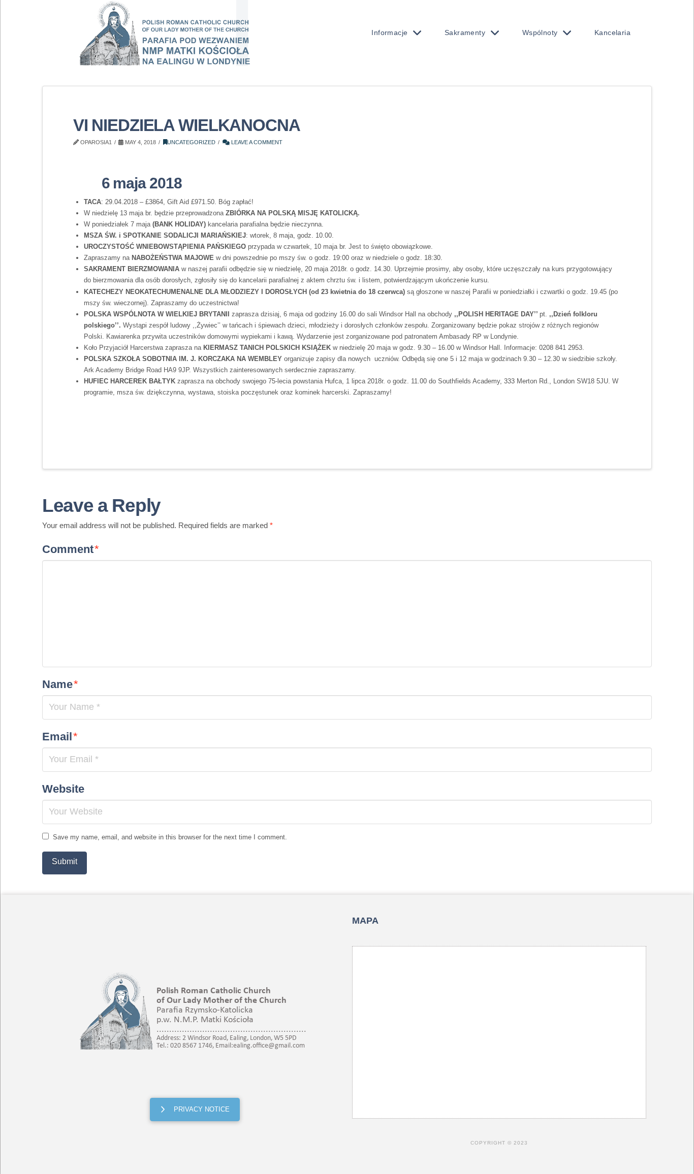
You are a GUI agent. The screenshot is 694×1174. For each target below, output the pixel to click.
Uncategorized (191, 142)
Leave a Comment (256, 142)
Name (60, 684)
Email (60, 736)
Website (63, 788)
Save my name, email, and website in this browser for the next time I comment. (170, 837)
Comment (70, 549)
